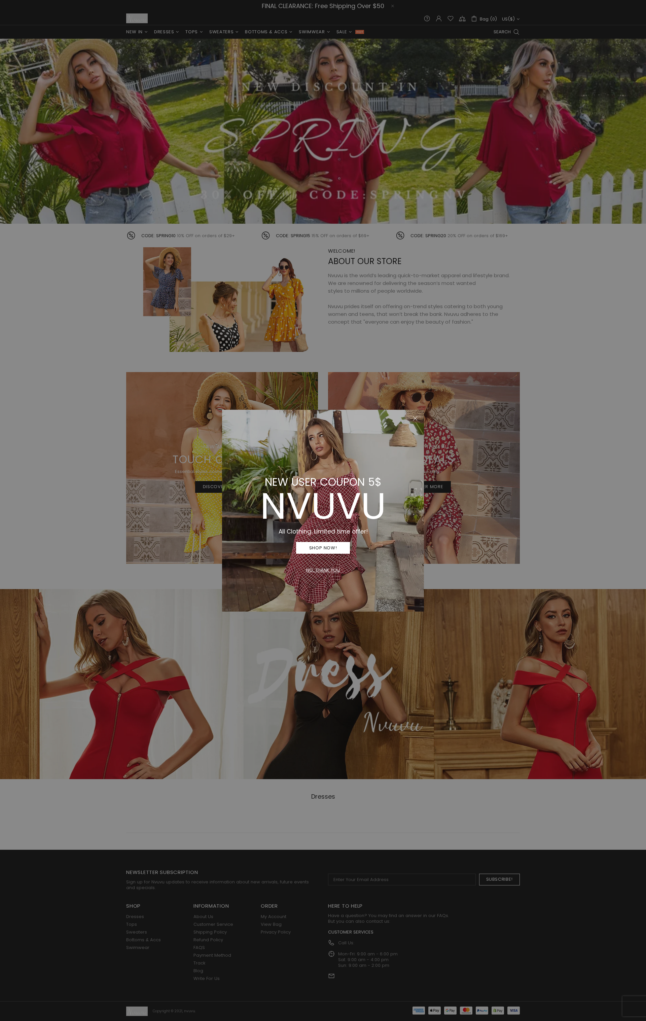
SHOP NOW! (323, 548)
